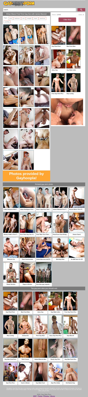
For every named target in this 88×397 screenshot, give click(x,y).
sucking (7, 22)
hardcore (17, 18)
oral (23, 18)
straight (29, 18)
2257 (35, 396)
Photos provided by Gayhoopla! (26, 176)
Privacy (46, 396)
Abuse (52, 396)
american (42, 18)
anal (10, 18)
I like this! (67, 20)
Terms (40, 396)
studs (35, 18)
